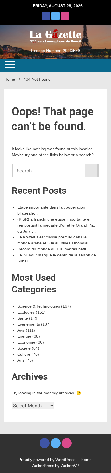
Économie (26, 342)
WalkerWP (70, 465)
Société (24, 348)
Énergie (24, 336)
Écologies (26, 312)
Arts (20, 360)
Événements (28, 324)
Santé (22, 318)
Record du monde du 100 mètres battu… (54, 249)
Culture (23, 354)
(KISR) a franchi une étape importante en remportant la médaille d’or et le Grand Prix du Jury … (56, 225)
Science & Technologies (38, 306)
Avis (21, 330)
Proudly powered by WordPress (47, 459)
